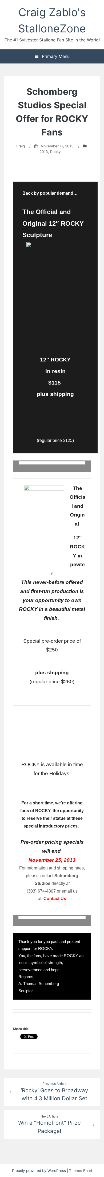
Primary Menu (55, 56)
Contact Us (54, 898)
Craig (20, 146)
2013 (43, 152)
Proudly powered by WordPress (39, 1171)
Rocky (55, 152)
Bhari (87, 1171)
